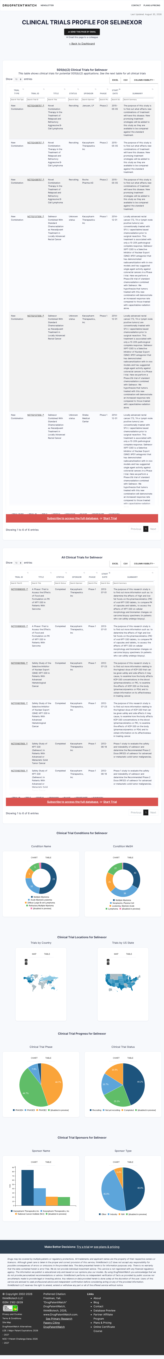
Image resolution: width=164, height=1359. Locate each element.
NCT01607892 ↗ (19, 663)
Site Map (6, 1322)
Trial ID (35, 93)
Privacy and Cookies (12, 1314)
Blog (96, 1302)
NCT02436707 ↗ (35, 105)
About (97, 1298)
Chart (34, 857)
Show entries (19, 79)
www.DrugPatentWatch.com (60, 1314)
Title (56, 93)
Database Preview (104, 1310)
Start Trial (110, 518)
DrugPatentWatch (20, 5)
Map (34, 954)
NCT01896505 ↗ (19, 589)
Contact (136, 5)
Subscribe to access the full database (72, 518)
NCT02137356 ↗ (35, 216)
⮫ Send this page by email (82, 32)
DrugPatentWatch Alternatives (17, 1326)
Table (48, 857)
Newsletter (47, 5)
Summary (137, 93)
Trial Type (16, 92)
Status (73, 93)
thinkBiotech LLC (12, 1298)
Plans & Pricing (152, 5)
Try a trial (83, 1246)
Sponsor (88, 93)
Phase (103, 93)
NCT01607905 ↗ (19, 743)
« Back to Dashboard (82, 43)
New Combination (17, 107)
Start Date (115, 92)
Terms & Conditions (11, 1318)
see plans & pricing (106, 1246)
